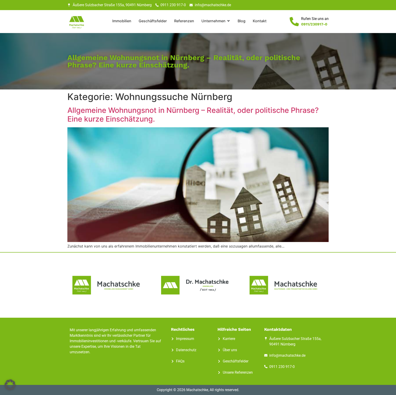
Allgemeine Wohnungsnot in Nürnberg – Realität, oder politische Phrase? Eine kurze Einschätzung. (193, 114)
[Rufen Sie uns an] (294, 21)
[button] (10, 385)
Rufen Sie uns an (315, 19)
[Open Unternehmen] (228, 21)
